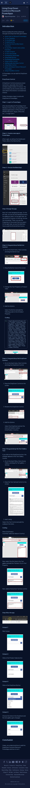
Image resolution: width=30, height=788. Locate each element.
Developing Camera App (12, 55)
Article (25, 20)
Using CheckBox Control (12, 70)
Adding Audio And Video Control (14, 63)
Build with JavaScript (15, 777)
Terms (24, 765)
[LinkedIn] (10, 762)
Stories (26, 770)
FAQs (10, 770)
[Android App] (20, 762)
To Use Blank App (10, 40)
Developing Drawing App (12, 59)
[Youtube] (13, 762)
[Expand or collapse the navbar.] (2, 3)
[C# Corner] (6, 2)
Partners (9, 767)
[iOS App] (23, 762)
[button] (27, 2)
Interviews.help (9, 774)
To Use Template (10, 38)
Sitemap (22, 770)
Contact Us (12, 765)
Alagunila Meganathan (10, 16)
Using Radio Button (10, 57)
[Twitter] (7, 762)
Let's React (16, 772)
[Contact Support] (26, 762)
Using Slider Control (10, 65)
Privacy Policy (19, 765)
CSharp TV (5, 772)
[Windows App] (17, 762)
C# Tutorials (15, 767)
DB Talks (11, 772)
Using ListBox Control (11, 61)
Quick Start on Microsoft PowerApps (15, 36)
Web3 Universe (23, 772)
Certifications (15, 770)
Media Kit (4, 767)
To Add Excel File (10, 42)
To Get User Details (10, 53)
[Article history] (17, 16)
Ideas (26, 767)
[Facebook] (4, 762)
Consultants (22, 767)
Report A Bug (5, 770)
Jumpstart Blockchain (19, 774)
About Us (6, 765)
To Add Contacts (10, 51)
